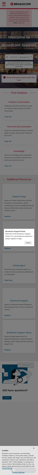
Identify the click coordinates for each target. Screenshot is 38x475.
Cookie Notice (7, 468)
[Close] (33, 448)
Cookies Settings (18, 472)
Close (28, 243)
